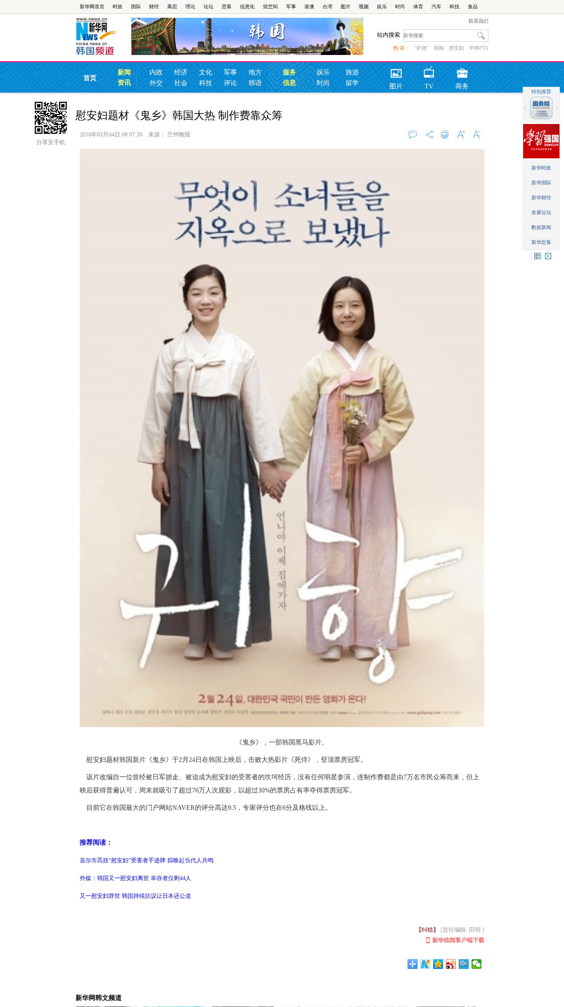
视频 (364, 7)
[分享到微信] (477, 964)
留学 (352, 82)
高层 (172, 7)
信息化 (247, 7)
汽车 (436, 7)
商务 (462, 70)
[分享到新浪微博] (451, 964)
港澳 (309, 7)
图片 (346, 7)
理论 (190, 7)
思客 (227, 7)
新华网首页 (92, 7)
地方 (255, 72)
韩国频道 (103, 37)
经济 (180, 72)
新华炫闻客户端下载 (458, 940)
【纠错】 (427, 930)
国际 (136, 7)
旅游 (352, 72)
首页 (90, 77)
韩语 (255, 82)
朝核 (439, 48)
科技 (455, 7)
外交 (156, 82)
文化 (205, 72)
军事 (291, 7)
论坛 (208, 7)
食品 (473, 7)
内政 (156, 72)
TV (429, 70)
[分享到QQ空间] (438, 964)
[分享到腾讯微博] (464, 964)
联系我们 (478, 21)
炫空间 (270, 7)
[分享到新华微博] (425, 964)
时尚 (400, 7)
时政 (118, 7)
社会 (180, 82)
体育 (418, 7)
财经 (154, 7)
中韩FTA (478, 48)
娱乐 (382, 7)
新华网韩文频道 (99, 997)
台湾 (327, 7)
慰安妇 (456, 48)
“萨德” (422, 48)
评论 (230, 82)
